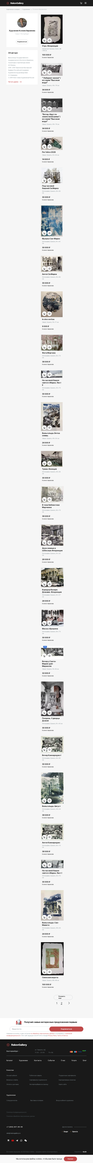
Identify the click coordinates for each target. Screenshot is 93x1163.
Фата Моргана (48, 353)
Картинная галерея (13, 9)
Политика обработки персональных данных (20, 1116)
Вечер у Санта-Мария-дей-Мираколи (49, 663)
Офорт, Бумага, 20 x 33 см (50, 155)
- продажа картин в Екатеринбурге (46, 1152)
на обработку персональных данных (43, 1033)
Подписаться (22, 42)
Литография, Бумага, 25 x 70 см (51, 389)
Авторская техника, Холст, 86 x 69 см (51, 49)
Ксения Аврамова (48, 57)
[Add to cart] (44, 40)
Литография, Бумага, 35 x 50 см (51, 192)
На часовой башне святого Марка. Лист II (51, 382)
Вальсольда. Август (51, 806)
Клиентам (10, 1070)
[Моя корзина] (81, 3)
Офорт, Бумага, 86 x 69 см (50, 980)
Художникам (11, 1095)
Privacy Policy (52, 1035)
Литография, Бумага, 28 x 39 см (51, 472)
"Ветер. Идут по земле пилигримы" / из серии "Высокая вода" (51, 117)
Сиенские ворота (50, 977)
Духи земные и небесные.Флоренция (52, 549)
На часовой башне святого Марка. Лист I (52, 872)
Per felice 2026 (49, 152)
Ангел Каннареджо (51, 843)
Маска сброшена (50, 629)
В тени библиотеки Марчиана (51, 506)
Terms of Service (62, 1035)
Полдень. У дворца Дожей (51, 719)
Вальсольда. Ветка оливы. (51, 434)
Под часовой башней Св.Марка (50, 187)
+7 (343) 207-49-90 (14, 1127)
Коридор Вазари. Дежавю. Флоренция (52, 591)
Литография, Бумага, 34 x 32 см (51, 554)
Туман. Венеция (49, 469)
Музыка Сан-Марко (51, 239)
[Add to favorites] (49, 40)
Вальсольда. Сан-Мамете (50, 924)
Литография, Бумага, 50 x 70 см (51, 356)
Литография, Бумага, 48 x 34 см (51, 810)
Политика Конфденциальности (16, 1112)
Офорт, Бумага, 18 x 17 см (50, 322)
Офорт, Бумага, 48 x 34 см (50, 438)
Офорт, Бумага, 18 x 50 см (50, 669)
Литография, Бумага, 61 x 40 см (51, 242)
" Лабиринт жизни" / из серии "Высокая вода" (51, 80)
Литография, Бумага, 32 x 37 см (51, 596)
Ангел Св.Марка (49, 274)
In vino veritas (48, 319)
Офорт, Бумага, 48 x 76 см (50, 85)
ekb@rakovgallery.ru (13, 1133)
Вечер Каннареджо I (51, 755)
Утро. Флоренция (50, 46)
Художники (26, 9)
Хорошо (70, 1159)
